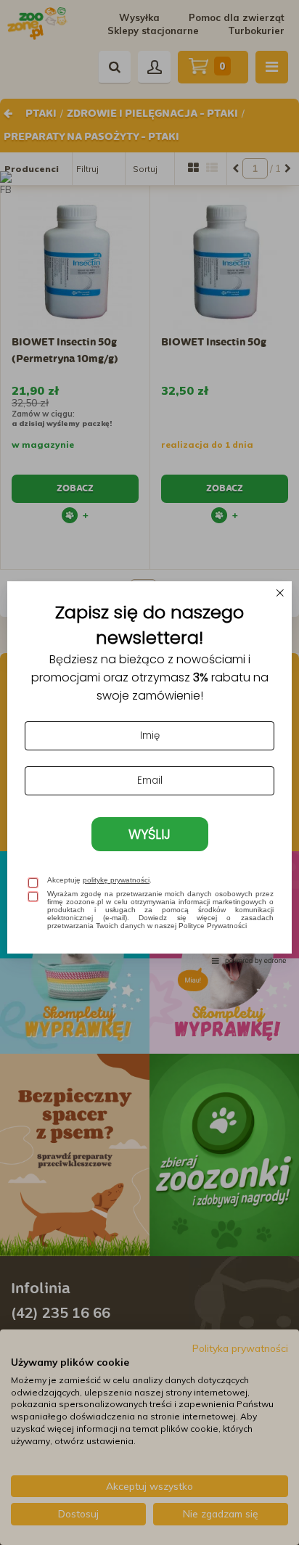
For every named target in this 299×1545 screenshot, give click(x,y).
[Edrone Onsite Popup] (149, 772)
